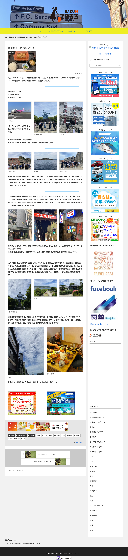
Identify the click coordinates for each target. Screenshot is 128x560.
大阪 (64, 435)
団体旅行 (57, 435)
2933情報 (12, 435)
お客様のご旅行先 (22, 435)
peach (39, 435)
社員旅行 (17, 438)
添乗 (11, 438)
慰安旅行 (70, 435)
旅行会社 (78, 435)
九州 (51, 435)
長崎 (24, 438)
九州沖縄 (32, 435)
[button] (119, 65)
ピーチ (45, 435)
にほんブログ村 (105, 54)
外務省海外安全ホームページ (100, 324)
